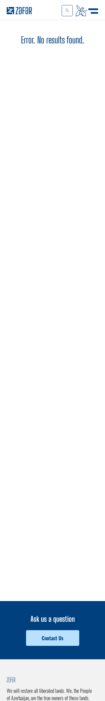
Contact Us (52, 638)
